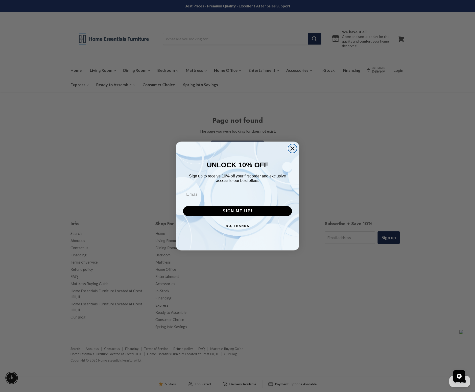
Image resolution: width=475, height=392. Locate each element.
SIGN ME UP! (238, 211)
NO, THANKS (237, 226)
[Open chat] (459, 376)
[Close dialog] (292, 148)
